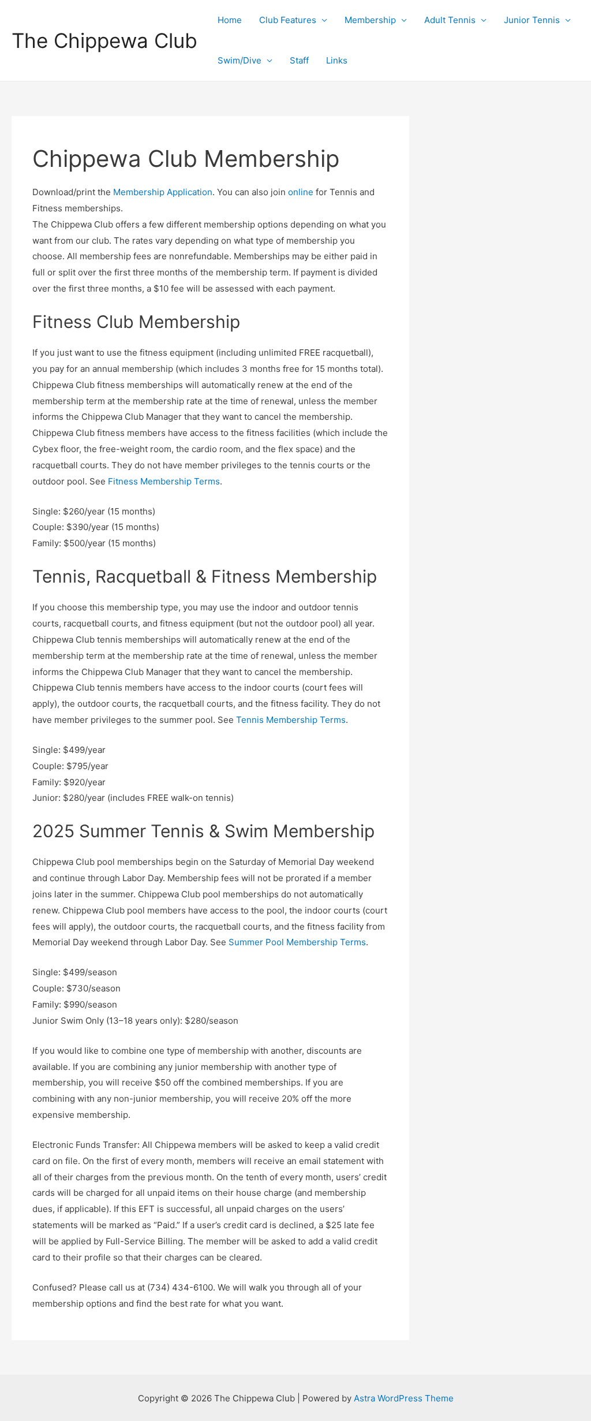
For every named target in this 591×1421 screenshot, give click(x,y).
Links (336, 60)
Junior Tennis (532, 19)
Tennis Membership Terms (291, 719)
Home (230, 19)
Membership (370, 19)
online (300, 192)
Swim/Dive (239, 60)
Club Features (287, 19)
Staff (299, 60)
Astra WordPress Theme (404, 1398)
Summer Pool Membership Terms (297, 942)
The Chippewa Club (104, 40)
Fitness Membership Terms (164, 481)
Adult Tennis (450, 19)
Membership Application (162, 192)
